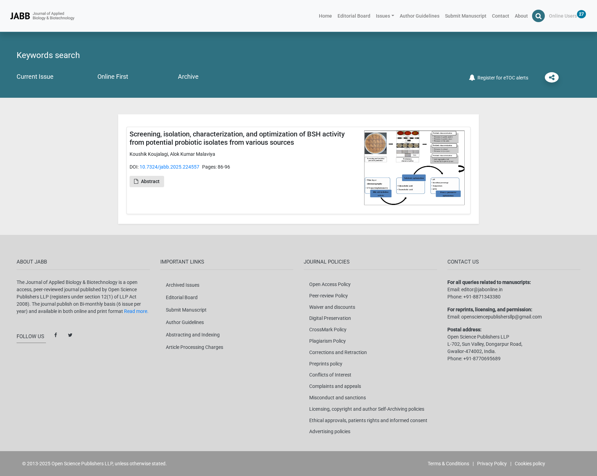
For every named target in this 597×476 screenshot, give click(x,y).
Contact (500, 16)
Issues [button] (383, 16)
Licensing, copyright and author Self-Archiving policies (366, 409)
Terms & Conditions (448, 463)
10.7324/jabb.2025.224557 (169, 167)
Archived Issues (182, 285)
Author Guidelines (419, 16)
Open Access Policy (330, 284)
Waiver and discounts (332, 307)
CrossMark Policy (328, 329)
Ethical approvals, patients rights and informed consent (368, 420)
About (521, 16)
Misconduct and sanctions (337, 397)
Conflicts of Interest (330, 375)
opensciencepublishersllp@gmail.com (501, 317)
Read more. (136, 311)
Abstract (150, 181)
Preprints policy (325, 363)
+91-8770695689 (482, 358)
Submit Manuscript (465, 16)
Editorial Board (354, 16)
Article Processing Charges (194, 347)
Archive (188, 76)
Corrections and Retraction (338, 352)
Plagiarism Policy (327, 341)
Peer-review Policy (328, 295)
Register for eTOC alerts (501, 77)
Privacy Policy (492, 463)
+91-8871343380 (482, 296)
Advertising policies (329, 431)
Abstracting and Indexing (193, 334)
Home (327, 16)
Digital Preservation (330, 318)
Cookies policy (530, 463)
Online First (112, 76)
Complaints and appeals (335, 386)
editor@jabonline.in (482, 289)
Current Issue (35, 76)
